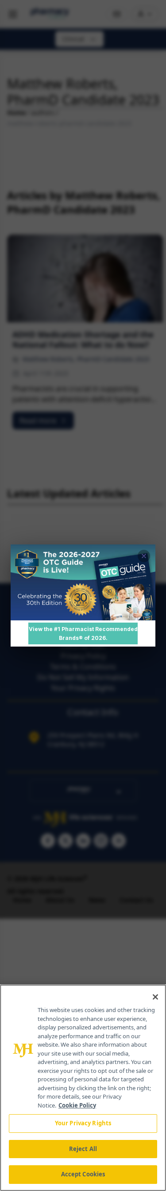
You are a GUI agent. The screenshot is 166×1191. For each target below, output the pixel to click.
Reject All (83, 1149)
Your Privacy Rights (83, 1123)
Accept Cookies (83, 1174)
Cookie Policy (77, 1105)
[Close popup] (144, 556)
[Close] (155, 997)
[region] (83, 1088)
